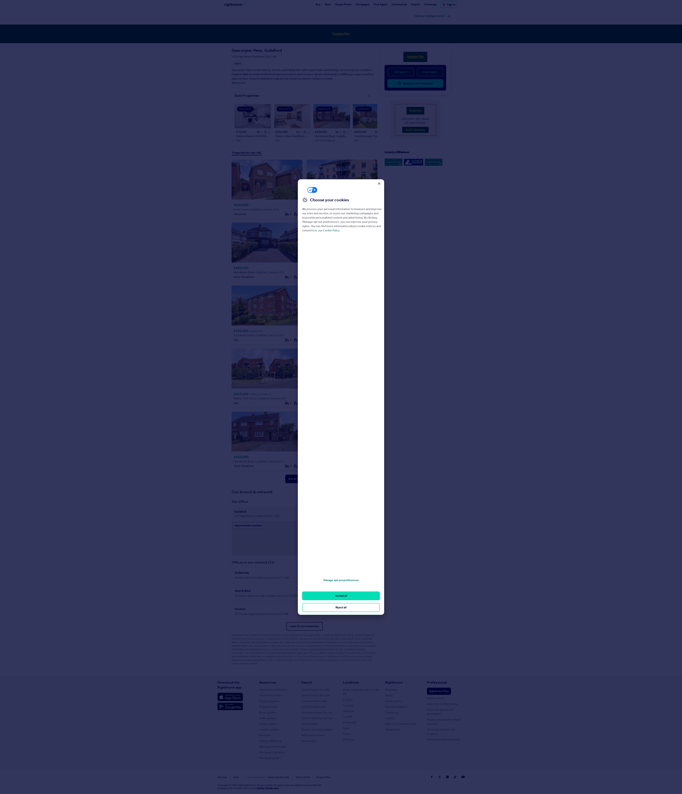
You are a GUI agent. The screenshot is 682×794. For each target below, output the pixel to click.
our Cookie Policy (329, 230)
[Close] (379, 183)
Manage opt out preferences (341, 580)
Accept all (341, 596)
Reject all (341, 607)
